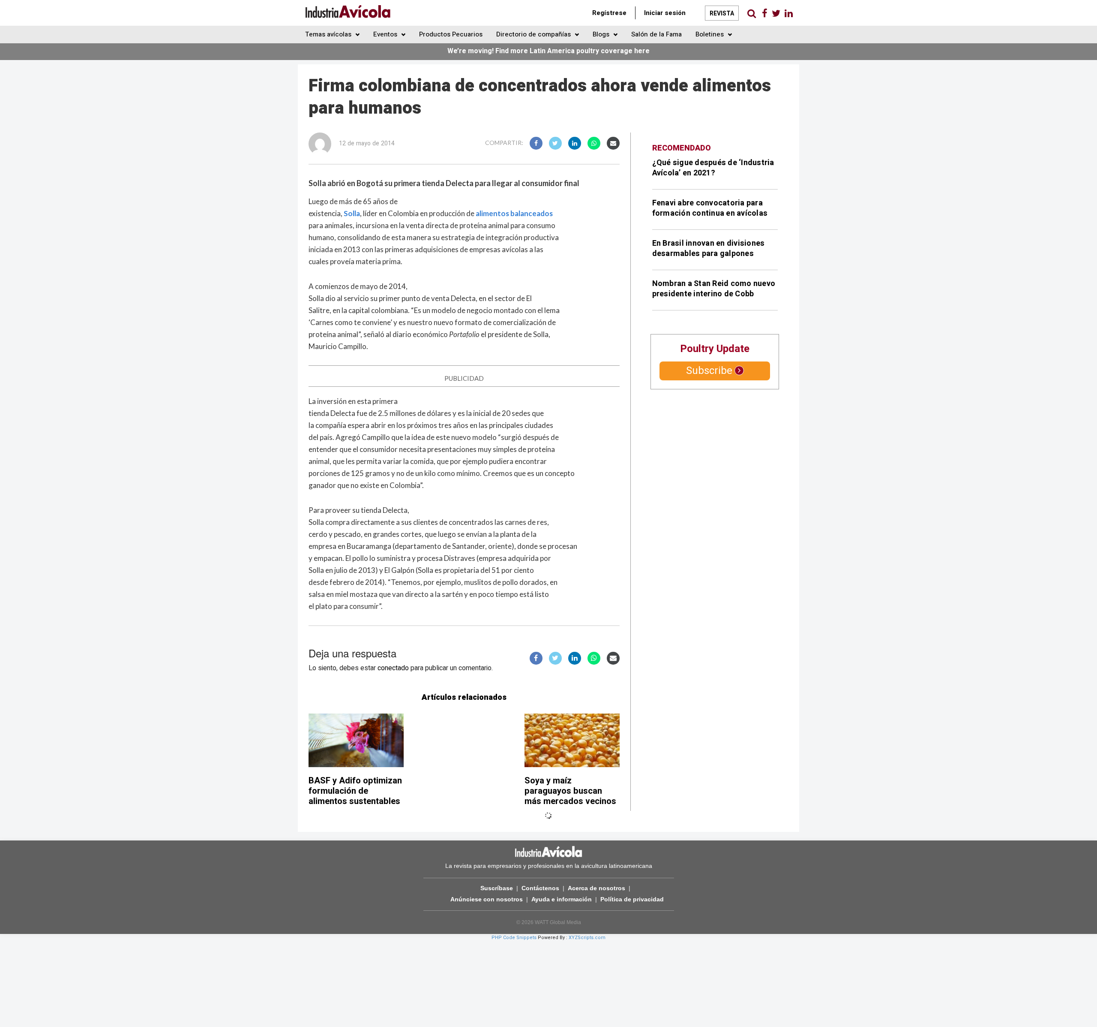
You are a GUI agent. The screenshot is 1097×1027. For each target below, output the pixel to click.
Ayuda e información (561, 899)
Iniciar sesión (665, 13)
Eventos (386, 34)
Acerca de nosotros (596, 888)
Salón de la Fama (656, 34)
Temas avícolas (329, 34)
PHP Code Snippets (514, 937)
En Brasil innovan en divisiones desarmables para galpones (708, 248)
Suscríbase (496, 888)
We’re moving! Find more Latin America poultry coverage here (548, 51)
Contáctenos (540, 888)
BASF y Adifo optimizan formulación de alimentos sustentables (355, 790)
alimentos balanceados (514, 213)
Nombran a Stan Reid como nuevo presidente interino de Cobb (714, 289)
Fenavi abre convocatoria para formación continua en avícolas (710, 208)
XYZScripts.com (587, 937)
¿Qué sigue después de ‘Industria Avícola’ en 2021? (713, 168)
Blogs (602, 34)
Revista (722, 13)
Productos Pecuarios (451, 34)
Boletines (710, 34)
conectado (393, 668)
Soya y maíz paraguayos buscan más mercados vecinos (570, 790)
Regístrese (609, 13)
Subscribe (709, 370)
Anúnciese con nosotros (486, 899)
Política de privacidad (632, 899)
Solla (352, 213)
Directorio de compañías (534, 34)
